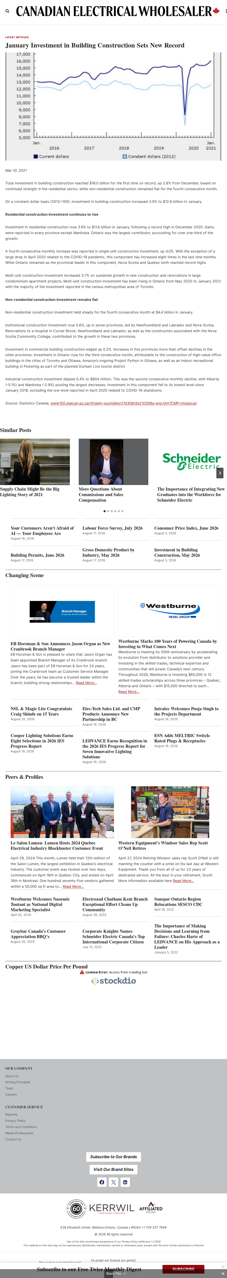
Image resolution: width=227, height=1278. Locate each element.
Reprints (11, 1114)
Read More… (86, 682)
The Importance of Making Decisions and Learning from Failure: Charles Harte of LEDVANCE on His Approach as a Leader (187, 936)
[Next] (219, 473)
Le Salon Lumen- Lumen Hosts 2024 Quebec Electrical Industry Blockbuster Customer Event (57, 845)
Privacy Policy (15, 1120)
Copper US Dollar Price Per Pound (46, 966)
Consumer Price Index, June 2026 (186, 528)
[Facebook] (102, 1182)
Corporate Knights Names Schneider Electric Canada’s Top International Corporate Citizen (113, 937)
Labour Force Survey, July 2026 (112, 528)
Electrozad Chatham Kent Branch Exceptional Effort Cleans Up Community (115, 904)
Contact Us (13, 1139)
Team (9, 1088)
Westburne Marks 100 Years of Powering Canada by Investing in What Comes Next (167, 644)
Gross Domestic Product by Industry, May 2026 (108, 552)
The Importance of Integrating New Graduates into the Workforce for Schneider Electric (191, 494)
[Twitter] (113, 1182)
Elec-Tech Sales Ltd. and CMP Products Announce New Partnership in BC (111, 714)
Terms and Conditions (21, 1127)
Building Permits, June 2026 (37, 555)
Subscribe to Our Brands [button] (113, 1156)
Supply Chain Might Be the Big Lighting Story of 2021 (29, 492)
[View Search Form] (7, 11)
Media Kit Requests (19, 1133)
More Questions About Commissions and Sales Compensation (101, 494)
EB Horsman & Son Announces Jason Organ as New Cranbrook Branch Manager (60, 646)
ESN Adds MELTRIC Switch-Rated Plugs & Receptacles (182, 738)
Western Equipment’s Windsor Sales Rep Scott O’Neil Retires (163, 845)
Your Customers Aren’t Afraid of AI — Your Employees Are (42, 530)
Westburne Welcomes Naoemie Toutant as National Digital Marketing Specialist (40, 904)
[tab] (105, 511)
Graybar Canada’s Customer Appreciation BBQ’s (38, 934)
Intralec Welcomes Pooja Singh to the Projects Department (186, 711)
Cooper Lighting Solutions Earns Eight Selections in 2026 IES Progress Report (42, 741)
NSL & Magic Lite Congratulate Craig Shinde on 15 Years (41, 711)
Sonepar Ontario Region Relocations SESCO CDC (178, 901)
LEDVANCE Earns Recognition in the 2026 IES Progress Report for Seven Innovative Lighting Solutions (114, 748)
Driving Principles (17, 1082)
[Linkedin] (125, 1182)
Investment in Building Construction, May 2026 (177, 552)
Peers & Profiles (24, 777)
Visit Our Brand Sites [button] (113, 1169)
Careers (11, 1094)
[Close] (223, 1267)
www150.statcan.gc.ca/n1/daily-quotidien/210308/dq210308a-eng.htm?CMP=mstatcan (124, 403)
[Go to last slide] (7, 473)
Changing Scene (24, 575)
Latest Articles (17, 37)
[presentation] (35, 462)
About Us (12, 1076)
